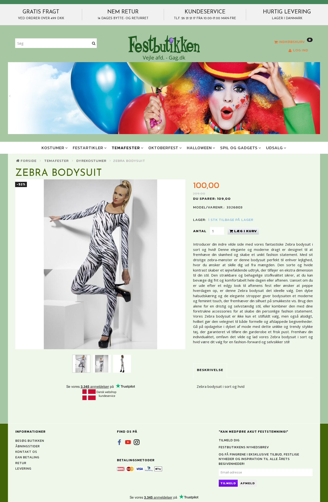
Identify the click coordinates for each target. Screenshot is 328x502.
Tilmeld (228, 483)
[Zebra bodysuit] (100, 264)
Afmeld (247, 483)
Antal (200, 231)
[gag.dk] (164, 47)
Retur (20, 463)
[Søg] (94, 43)
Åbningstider (27, 446)
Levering (23, 468)
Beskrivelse (210, 369)
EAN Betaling (27, 457)
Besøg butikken (29, 440)
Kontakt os (26, 451)
